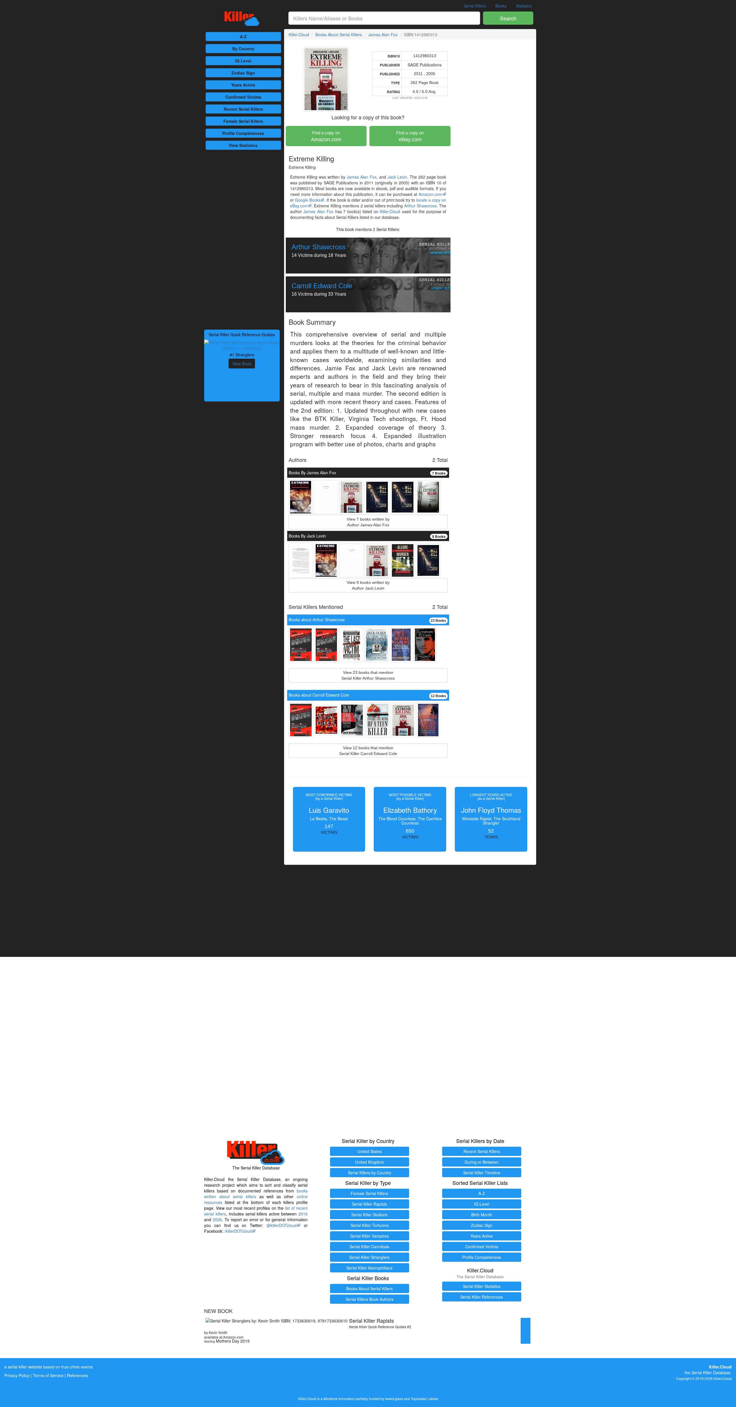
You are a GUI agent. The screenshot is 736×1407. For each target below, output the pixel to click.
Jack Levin (397, 177)
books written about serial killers (256, 1193)
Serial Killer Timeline (481, 1172)
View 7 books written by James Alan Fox (368, 522)
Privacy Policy (16, 1375)
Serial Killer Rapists (369, 1204)
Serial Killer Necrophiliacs (369, 1268)
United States (369, 1151)
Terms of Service (48, 1375)
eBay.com (410, 136)
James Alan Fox (383, 34)
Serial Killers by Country (369, 1172)
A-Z (243, 36)
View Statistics (243, 145)
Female (243, 121)
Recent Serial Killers (481, 1151)
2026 (217, 1219)
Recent (243, 109)
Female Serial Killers (369, 1193)
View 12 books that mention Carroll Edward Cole (368, 750)
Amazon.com (326, 136)
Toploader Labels (424, 1398)
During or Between (482, 1162)
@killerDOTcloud (282, 1225)
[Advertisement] (242, 239)
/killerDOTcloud (238, 1231)
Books (501, 6)
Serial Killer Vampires (369, 1236)
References (77, 1375)
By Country (243, 48)
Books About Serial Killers (338, 34)
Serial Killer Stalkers (369, 1214)
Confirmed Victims (481, 1246)
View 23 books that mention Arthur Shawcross (368, 675)
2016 (303, 1214)
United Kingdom (369, 1162)
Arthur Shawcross (420, 206)
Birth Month (481, 1214)
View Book (241, 363)
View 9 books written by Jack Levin (368, 585)
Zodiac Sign (243, 73)
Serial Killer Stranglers (369, 1257)
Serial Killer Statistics (482, 1286)
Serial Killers (475, 6)
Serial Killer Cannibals (369, 1246)
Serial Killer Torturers (369, 1225)
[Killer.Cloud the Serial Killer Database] (242, 19)
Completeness (243, 133)
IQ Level (243, 61)
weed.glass (394, 1398)
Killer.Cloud (299, 34)
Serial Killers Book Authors (370, 1299)
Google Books (308, 200)
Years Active (243, 85)
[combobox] (384, 18)
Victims (243, 97)
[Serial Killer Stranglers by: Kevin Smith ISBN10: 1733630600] (242, 345)
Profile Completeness (481, 1257)
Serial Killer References (481, 1297)
